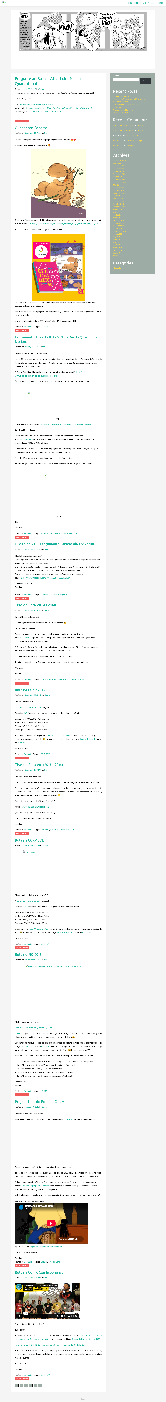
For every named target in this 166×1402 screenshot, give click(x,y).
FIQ (18, 1033)
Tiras (130, 3)
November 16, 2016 (33, 770)
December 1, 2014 (32, 1277)
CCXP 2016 (45, 754)
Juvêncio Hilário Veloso (123, 125)
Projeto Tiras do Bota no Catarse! (41, 1102)
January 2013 (118, 198)
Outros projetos (60, 594)
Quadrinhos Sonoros (31, 128)
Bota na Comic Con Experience (39, 1273)
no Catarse (67, 1119)
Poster (43, 679)
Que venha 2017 (132, 135)
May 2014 (117, 185)
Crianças (130, 145)
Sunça (160, 3)
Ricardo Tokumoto (88, 739)
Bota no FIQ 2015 (28, 955)
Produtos (45, 533)
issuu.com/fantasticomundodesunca (45, 111)
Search (116, 75)
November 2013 (119, 187)
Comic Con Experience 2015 (29, 901)
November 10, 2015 (33, 960)
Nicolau (137, 3)
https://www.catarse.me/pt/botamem (46, 1247)
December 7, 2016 (32, 610)
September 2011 (119, 231)
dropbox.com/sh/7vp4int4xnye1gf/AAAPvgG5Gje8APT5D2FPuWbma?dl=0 (59, 108)
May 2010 (117, 255)
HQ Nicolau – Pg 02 (135, 140)
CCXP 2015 (45, 944)
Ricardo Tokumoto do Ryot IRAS (86, 1339)
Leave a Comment (22, 121)
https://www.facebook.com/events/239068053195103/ (45, 578)
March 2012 (117, 217)
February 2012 (118, 220)
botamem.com (26, 439)
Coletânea (45, 830)
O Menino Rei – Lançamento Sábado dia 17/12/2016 (55, 544)
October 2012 (118, 204)
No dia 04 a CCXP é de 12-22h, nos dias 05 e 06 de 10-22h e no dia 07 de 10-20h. (50, 1345)
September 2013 (119, 193)
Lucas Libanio (26, 1046)
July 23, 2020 (30, 89)
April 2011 (116, 245)
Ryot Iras (22, 743)
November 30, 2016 (33, 695)
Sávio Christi (118, 140)
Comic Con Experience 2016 (29, 707)
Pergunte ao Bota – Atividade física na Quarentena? (49, 81)
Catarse (44, 1262)
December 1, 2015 (32, 845)
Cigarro (140, 125)
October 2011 (118, 228)
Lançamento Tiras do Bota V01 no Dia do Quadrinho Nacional (56, 340)
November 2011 (119, 225)
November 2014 (119, 182)
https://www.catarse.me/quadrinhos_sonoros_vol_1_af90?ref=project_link (64, 224)
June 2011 (116, 239)
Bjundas (18, 1258)
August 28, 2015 (32, 1107)
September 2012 (119, 206)
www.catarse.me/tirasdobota (35, 807)
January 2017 (118, 163)
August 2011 (117, 234)
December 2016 (119, 166)
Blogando (28, 327)
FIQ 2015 (44, 1091)
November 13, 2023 (33, 133)
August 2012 (118, 209)
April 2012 (117, 215)
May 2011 (116, 242)
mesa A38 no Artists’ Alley (58, 735)
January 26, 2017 (32, 347)
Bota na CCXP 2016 (30, 690)
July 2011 (116, 236)
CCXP (26, 713)
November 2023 (119, 160)
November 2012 (119, 201)
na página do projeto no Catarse (34, 1186)
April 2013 (117, 195)
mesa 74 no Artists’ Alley (39, 929)
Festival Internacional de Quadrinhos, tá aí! (33, 1028)
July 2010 (116, 253)
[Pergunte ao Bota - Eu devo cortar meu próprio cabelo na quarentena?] (83, 56)
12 (35, 1385)
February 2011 (118, 250)
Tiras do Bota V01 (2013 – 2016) (39, 765)
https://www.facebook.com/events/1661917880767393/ (66, 424)
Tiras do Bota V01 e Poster (35, 605)
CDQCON (44, 327)
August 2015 (118, 176)
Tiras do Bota (56, 533)
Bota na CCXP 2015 (30, 840)
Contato (152, 3)
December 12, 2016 (33, 549)
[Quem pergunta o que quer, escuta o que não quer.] (76, 56)
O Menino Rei (46, 594)
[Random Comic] (90, 56)
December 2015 (119, 171)
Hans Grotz (46, 1046)
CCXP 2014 (45, 1375)
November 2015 (119, 174)
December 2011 (119, 223)
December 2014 (119, 179)
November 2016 (119, 168)
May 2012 (116, 212)
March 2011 (117, 247)
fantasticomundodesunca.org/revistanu (37, 104)
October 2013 (118, 190)
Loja (144, 3)
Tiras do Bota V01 (70, 533)
